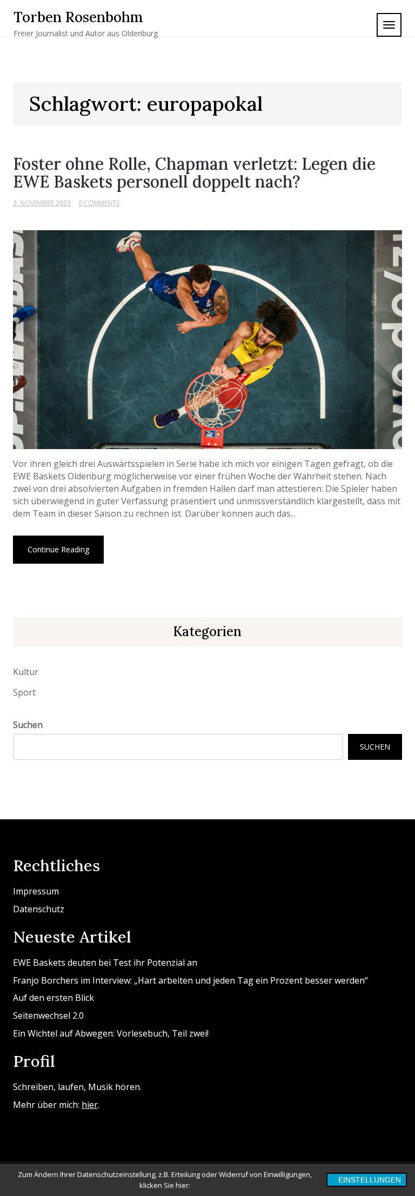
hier (90, 1105)
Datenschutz (38, 909)
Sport (24, 692)
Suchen (28, 725)
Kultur (25, 672)
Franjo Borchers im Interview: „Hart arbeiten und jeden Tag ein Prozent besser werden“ (190, 980)
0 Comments (98, 203)
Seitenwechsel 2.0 (48, 1015)
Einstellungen (369, 1179)
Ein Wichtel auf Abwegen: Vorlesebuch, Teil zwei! (111, 1033)
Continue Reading (58, 549)
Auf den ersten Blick (53, 998)
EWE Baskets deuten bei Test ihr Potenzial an (105, 962)
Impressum (36, 891)
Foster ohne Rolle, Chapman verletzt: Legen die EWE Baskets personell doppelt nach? (194, 172)
